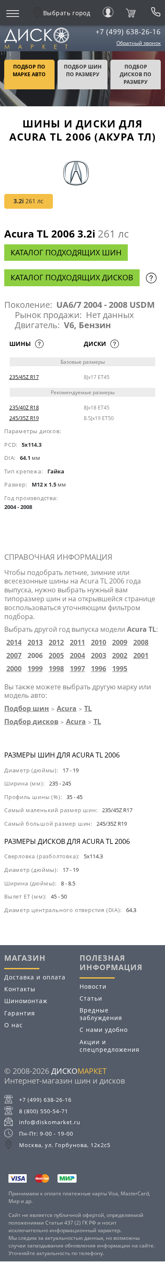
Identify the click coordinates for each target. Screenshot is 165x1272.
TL (88, 708)
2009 (119, 642)
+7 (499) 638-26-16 (128, 31)
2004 (77, 655)
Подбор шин (26, 708)
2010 (98, 642)
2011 (77, 642)
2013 (35, 642)
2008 (140, 642)
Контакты (20, 989)
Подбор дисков (31, 721)
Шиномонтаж (25, 1001)
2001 (140, 655)
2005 (56, 655)
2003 (98, 655)
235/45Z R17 (24, 377)
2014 (14, 642)
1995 (119, 668)
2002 (119, 655)
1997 (77, 668)
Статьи (91, 998)
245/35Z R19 (24, 418)
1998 (56, 668)
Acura (67, 708)
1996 (98, 668)
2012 (56, 642)
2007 (14, 655)
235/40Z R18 (24, 407)
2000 (14, 668)
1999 (35, 668)
